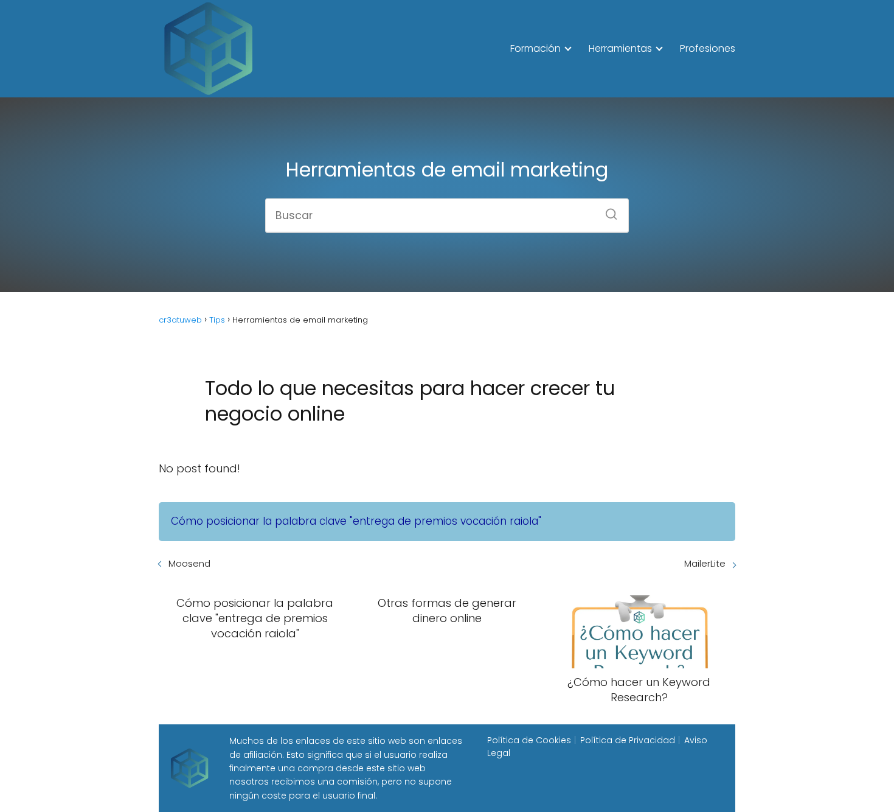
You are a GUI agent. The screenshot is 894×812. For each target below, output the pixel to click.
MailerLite (705, 563)
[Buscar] (607, 210)
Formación (535, 48)
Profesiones (707, 48)
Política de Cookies (529, 740)
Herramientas (620, 48)
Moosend (189, 563)
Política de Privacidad (627, 740)
